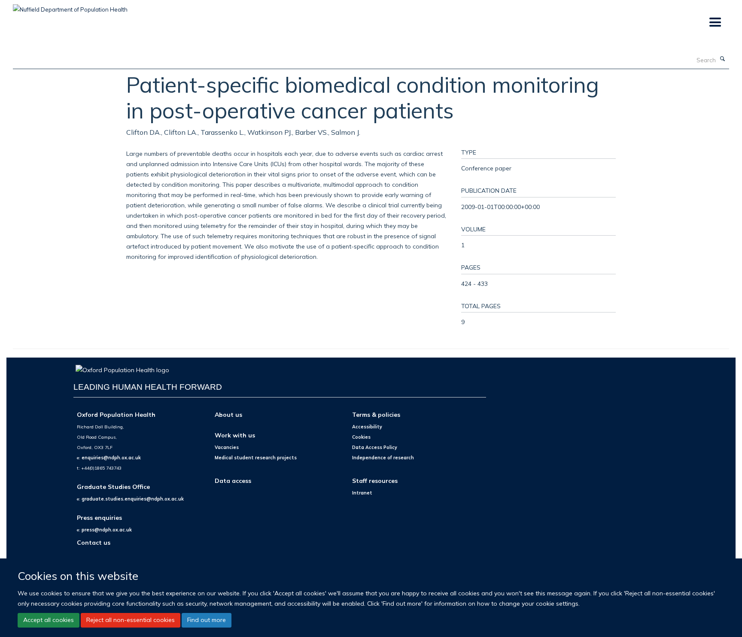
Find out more (206, 620)
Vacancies (227, 447)
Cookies (361, 437)
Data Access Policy (374, 447)
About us (228, 414)
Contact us (93, 542)
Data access (233, 480)
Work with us (235, 435)
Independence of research (383, 458)
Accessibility (367, 427)
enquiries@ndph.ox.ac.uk (111, 458)
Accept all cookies (48, 620)
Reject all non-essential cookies (130, 620)
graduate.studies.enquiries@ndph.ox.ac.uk (133, 499)
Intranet (362, 493)
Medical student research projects (256, 458)
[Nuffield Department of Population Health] (70, 6)
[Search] (722, 59)
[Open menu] (714, 22)
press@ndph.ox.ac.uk (107, 530)
